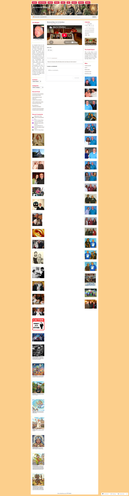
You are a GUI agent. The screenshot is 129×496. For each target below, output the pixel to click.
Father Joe (36, 116)
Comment (76, 77)
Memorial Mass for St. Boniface (55, 22)
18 (90, 30)
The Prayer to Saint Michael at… (39, 117)
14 (85, 30)
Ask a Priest (42, 2)
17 (89, 30)
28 (85, 33)
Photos (81, 2)
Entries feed (87, 69)
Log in (86, 67)
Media (87, 2)
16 (88, 30)
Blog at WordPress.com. (62, 493)
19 (92, 30)
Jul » (89, 35)
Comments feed (88, 71)
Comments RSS (43, 16)
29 (86, 33)
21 (85, 31)
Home (34, 2)
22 (86, 31)
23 (88, 31)
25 (90, 31)
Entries (36, 16)
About (50, 2)
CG (68, 2)
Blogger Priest (41, 7)
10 (89, 28)
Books (74, 2)
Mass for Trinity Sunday (71, 61)
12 (92, 28)
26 (92, 31)
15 (86, 30)
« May (86, 35)
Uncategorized (54, 58)
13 (93, 28)
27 (93, 31)
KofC (63, 2)
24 (89, 31)
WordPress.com (88, 73)
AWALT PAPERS (88, 53)
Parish (56, 2)
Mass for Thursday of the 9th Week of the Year (57, 61)
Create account (88, 65)
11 (90, 28)
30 (88, 33)
